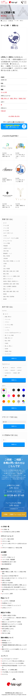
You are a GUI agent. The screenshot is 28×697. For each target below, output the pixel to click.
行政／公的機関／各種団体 (9, 286)
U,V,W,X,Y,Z (8, 373)
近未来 (6, 348)
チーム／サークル (7, 240)
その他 (5, 235)
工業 (4, 266)
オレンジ (4, 403)
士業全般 (5, 258)
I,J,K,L (6, 370)
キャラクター (8, 354)
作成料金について (6, 603)
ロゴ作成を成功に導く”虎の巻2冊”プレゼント (14, 587)
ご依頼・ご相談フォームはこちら (14, 514)
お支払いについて (6, 607)
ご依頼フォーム (6, 631)
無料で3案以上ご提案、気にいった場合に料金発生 (14, 572)
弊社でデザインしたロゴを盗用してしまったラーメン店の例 (14, 650)
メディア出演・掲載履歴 (8, 559)
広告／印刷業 (6, 268)
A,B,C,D (13, 367)
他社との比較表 (6, 580)
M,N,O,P (13, 370)
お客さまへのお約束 (7, 582)
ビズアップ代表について (8, 557)
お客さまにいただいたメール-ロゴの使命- (13, 663)
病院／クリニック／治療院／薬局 (11, 276)
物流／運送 (6, 273)
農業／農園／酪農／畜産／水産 (11, 291)
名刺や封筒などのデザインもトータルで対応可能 (14, 590)
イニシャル (7, 319)
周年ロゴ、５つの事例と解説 (9, 669)
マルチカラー (23, 403)
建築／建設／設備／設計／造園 (11, 271)
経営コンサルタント (8, 278)
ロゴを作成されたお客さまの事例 (11, 531)
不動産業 (5, 245)
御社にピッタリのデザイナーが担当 (11, 621)
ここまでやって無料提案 (8, 601)
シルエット (7, 327)
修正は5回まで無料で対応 (9, 626)
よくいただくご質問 (7, 593)
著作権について (6, 640)
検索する (14, 358)
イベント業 (6, 228)
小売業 (5, 263)
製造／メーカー (7, 289)
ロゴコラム (5, 674)
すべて (5, 223)
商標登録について (6, 642)
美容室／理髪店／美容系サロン (11, 281)
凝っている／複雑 (9, 335)
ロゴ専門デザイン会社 (4, 2)
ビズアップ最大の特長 (8, 539)
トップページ (4, 20)
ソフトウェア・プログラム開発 (11, 238)
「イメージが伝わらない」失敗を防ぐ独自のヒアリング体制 (14, 618)
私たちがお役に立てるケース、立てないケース (14, 578)
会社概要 (4, 555)
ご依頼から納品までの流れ (9, 615)
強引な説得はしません (8, 628)
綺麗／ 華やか (14, 98)
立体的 (6, 343)
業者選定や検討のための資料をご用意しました (14, 585)
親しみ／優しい (8, 346)
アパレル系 (6, 225)
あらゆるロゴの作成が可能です (10, 575)
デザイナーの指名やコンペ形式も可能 (12, 547)
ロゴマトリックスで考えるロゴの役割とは (13, 661)
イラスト (7, 322)
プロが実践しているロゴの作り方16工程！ (13, 672)
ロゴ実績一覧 (10, 20)
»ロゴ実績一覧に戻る (14, 116)
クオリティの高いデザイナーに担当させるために (14, 544)
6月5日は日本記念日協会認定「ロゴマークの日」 (14, 666)
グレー (14, 392)
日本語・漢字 (16, 373)
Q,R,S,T (20, 370)
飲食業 (5, 299)
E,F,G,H (19, 367)
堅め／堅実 (7, 340)
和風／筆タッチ (8, 338)
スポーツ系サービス (8, 233)
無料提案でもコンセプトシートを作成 (12, 624)
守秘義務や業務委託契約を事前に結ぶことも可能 (14, 646)
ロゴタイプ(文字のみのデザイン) (13, 332)
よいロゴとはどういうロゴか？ (10, 658)
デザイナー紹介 (6, 541)
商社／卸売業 (6, 256)
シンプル (7, 330)
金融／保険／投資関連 (8, 296)
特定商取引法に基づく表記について (14, 692)
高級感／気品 (8, 351)
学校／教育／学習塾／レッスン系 (11, 261)
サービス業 (6, 230)
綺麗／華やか (8, 316)
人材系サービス (7, 248)
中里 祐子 (3, 111)
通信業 (5, 294)
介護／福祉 (6, 250)
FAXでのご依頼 (6, 633)
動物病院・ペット (7, 253)
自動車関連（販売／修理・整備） (11, 283)
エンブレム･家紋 (9, 324)
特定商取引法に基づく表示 (9, 561)
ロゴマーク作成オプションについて (11, 605)
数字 (6, 375)
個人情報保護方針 (6, 564)
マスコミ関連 (6, 243)
